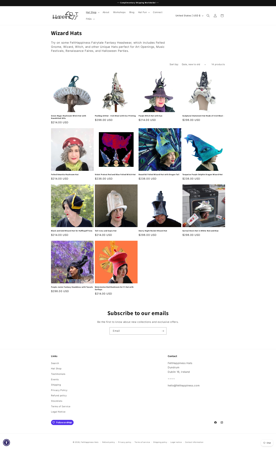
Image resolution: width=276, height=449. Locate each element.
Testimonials (58, 373)
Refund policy (59, 395)
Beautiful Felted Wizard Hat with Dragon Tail (159, 174)
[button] (92, 12)
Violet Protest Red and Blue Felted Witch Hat (115, 174)
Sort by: (174, 64)
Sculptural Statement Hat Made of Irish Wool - (203, 116)
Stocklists (56, 400)
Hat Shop (56, 368)
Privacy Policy (59, 390)
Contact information (194, 442)
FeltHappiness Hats (89, 442)
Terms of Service (60, 406)
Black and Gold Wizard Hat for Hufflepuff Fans (71, 231)
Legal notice (176, 442)
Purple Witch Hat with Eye (150, 116)
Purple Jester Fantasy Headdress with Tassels (72, 287)
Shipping (56, 384)
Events (55, 379)
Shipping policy (160, 442)
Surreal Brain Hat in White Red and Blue (200, 231)
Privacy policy (124, 442)
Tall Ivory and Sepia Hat (106, 231)
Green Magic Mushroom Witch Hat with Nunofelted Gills (68, 117)
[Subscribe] (162, 331)
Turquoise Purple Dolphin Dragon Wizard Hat (202, 174)
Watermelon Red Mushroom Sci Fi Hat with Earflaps (114, 288)
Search (55, 363)
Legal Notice (58, 411)
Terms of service (142, 442)
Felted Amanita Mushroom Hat (64, 174)
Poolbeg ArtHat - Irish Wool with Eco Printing (115, 116)
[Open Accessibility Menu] (6, 442)
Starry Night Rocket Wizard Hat (153, 231)
